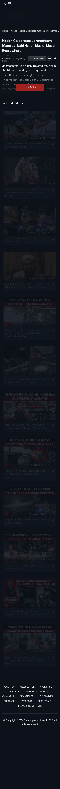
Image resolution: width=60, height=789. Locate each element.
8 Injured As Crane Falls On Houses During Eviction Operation (25, 521)
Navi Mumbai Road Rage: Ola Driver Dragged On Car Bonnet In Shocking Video (26, 612)
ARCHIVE (14, 691)
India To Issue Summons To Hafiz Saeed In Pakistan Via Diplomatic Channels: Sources (25, 286)
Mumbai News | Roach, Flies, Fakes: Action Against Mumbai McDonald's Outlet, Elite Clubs (25, 473)
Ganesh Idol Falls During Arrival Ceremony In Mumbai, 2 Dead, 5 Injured (25, 240)
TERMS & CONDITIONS (30, 706)
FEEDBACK (9, 701)
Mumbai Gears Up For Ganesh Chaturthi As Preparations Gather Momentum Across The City (25, 192)
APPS (42, 691)
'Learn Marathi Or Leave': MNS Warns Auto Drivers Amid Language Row (25, 145)
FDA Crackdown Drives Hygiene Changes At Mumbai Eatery (25, 567)
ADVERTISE (46, 686)
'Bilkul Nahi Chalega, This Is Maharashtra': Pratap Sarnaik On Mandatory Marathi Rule (25, 426)
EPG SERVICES (27, 696)
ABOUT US (9, 686)
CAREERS (29, 691)
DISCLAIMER (46, 696)
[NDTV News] (15, 13)
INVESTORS (26, 701)
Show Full (28, 87)
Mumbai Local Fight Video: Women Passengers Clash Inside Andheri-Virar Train (23, 660)
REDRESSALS (44, 701)
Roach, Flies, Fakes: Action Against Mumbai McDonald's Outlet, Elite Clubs (26, 380)
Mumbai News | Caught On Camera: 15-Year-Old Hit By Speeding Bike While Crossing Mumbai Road (24, 333)
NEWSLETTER (27, 686)
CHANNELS (8, 696)
